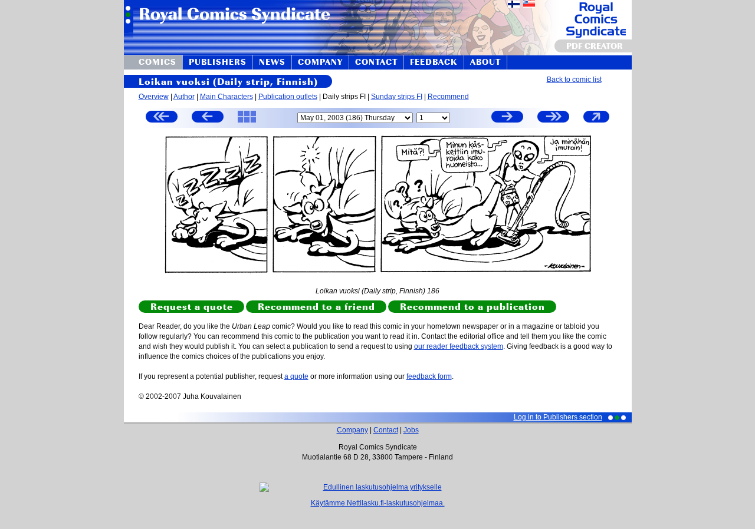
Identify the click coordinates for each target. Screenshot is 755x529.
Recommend (448, 96)
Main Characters (226, 96)
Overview (154, 96)
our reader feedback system (458, 346)
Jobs (411, 430)
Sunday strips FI (396, 96)
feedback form (429, 376)
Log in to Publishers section (558, 417)
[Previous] (208, 118)
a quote (296, 376)
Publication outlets (287, 96)
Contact (385, 430)
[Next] (507, 118)
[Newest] (553, 118)
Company (352, 430)
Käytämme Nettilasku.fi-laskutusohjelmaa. (378, 503)
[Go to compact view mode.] (596, 122)
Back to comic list (574, 79)
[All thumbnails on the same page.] (247, 122)
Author (184, 96)
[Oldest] (162, 118)
